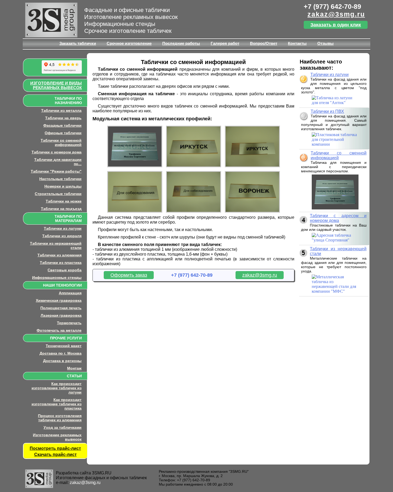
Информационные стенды (57, 277)
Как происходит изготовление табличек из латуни (57, 388)
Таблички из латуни (63, 228)
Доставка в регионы (62, 361)
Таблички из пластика (61, 262)
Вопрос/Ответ (263, 43)
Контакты (297, 43)
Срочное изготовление (129, 43)
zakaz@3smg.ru (336, 14)
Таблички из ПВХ (327, 111)
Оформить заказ (128, 275)
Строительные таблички (58, 194)
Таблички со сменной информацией (61, 142)
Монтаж (74, 368)
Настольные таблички (60, 179)
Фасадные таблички (62, 125)
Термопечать (69, 323)
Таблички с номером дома (57, 152)
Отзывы (325, 43)
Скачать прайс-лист (55, 454)
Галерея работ (225, 43)
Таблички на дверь (63, 118)
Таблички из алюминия (59, 255)
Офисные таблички (63, 133)
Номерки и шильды (63, 186)
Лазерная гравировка (61, 315)
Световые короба (65, 270)
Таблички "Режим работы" (56, 171)
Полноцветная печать (61, 308)
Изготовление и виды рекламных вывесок (56, 85)
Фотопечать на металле (59, 330)
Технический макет (64, 346)
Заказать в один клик (335, 24)
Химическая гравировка (59, 300)
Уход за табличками (63, 427)
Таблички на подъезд (61, 209)
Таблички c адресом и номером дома (338, 218)
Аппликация (70, 293)
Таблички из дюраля (62, 236)
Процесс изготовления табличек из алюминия (60, 418)
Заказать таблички (77, 43)
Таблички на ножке (64, 201)
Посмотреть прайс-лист (55, 448)
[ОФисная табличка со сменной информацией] (193, 167)
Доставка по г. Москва (61, 353)
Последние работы (181, 43)
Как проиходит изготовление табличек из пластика (57, 404)
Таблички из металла (61, 110)
